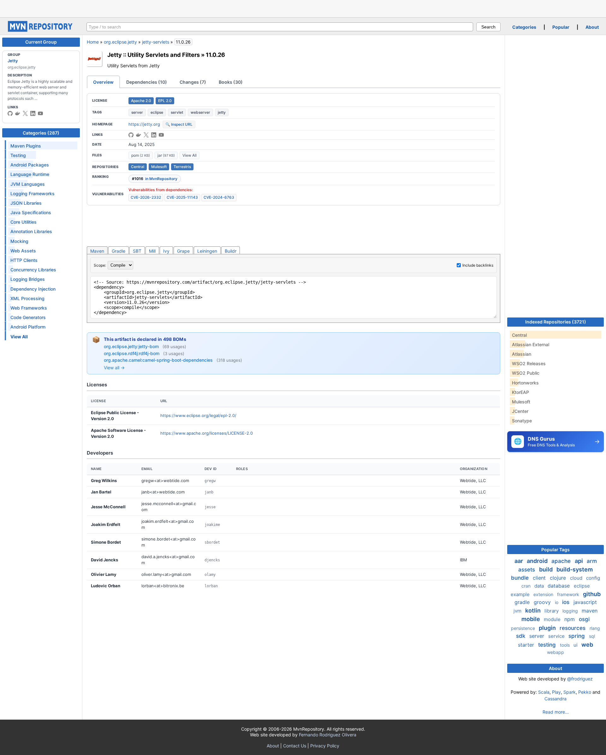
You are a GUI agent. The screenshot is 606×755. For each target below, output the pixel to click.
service (557, 636)
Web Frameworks (28, 308)
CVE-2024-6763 (219, 197)
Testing (18, 155)
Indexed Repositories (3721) (555, 321)
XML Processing (27, 298)
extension (544, 594)
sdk (521, 636)
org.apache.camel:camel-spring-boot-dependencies (159, 360)
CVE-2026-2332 (146, 197)
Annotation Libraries (31, 231)
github (592, 594)
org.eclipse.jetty (120, 42)
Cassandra (555, 698)
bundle (520, 578)
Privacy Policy (324, 745)
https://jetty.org (144, 124)
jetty (222, 112)
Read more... (556, 712)
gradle (522, 602)
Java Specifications (30, 212)
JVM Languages (27, 184)
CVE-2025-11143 (182, 197)
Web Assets (23, 250)
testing (547, 645)
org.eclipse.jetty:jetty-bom (132, 346)
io (557, 602)
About (592, 27)
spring (577, 636)
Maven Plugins (25, 145)
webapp (555, 652)
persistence (523, 628)
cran (526, 586)
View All (189, 155)
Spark (569, 692)
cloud (577, 578)
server (137, 112)
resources (573, 628)
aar (519, 561)
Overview (103, 82)
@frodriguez (580, 678)
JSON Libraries (26, 203)
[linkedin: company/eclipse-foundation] (32, 113)
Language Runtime (29, 174)
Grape (183, 251)
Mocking (19, 241)
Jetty (13, 60)
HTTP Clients (24, 260)
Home (93, 42)
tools (565, 645)
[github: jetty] (10, 113)
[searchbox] (279, 26)
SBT (137, 251)
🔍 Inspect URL (179, 124)
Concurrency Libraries (33, 269)
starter (527, 645)
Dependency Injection (33, 289)
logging (570, 610)
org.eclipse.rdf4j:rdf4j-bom (132, 353)
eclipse (157, 112)
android (538, 561)
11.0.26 (215, 54)
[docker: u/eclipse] (17, 113)
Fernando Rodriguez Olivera (327, 734)
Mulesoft (159, 166)
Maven (97, 251)
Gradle (118, 251)
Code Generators (28, 317)
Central (137, 166)
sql (592, 636)
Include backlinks (477, 265)
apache (561, 561)
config (593, 578)
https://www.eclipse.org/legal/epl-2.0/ (198, 415)
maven (589, 610)
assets (527, 569)
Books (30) (231, 82)
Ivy (166, 251)
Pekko (584, 692)
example (521, 594)
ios (566, 602)
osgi (584, 619)
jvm (518, 611)
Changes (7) (193, 82)
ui (576, 645)
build (546, 569)
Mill (152, 251)
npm (570, 619)
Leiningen (207, 251)
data (539, 586)
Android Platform (27, 326)
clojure (558, 578)
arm (592, 561)
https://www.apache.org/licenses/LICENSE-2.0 (206, 433)
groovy (543, 602)
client (540, 578)
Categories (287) (41, 133)
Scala (544, 692)
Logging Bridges (27, 279)
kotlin (533, 610)
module (553, 619)
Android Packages (29, 164)
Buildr (230, 251)
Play (556, 692)
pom (140, 155)
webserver (200, 112)
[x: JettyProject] (25, 113)
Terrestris (182, 166)
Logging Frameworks (32, 193)
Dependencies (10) (146, 82)
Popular (560, 27)
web (587, 644)
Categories (524, 27)
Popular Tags (555, 549)
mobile (531, 619)
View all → (114, 367)
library (552, 611)
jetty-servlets (155, 42)
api (579, 561)
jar (166, 155)
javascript (585, 602)
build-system (574, 569)
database (559, 586)
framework (568, 594)
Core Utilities (23, 222)
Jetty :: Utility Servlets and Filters (153, 54)
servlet (177, 112)
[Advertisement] (303, 8)
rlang (595, 628)
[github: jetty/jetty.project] (131, 134)
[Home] (41, 30)
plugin (548, 628)
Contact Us (294, 745)
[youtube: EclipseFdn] (40, 113)
